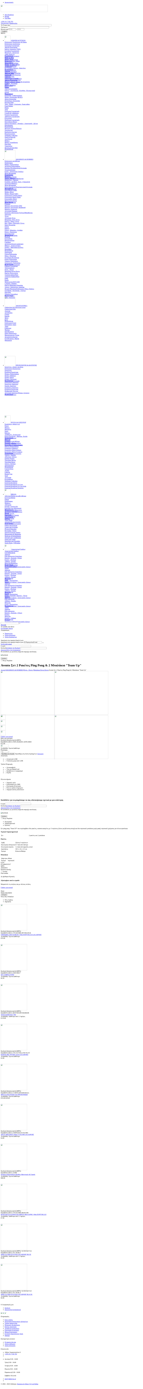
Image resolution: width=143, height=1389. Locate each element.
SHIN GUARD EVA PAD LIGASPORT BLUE (16, 1254)
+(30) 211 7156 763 (7, 21)
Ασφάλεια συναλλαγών (12, 1328)
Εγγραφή (9, 644)
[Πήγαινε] (43, 642)
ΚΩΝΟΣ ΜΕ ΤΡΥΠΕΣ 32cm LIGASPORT (14, 1054)
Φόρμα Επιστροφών (11, 1332)
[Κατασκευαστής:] (5, 746)
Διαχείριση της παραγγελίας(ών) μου (12, 642)
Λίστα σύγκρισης (10, 635)
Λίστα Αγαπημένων (11, 637)
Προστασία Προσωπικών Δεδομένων (16, 1321)
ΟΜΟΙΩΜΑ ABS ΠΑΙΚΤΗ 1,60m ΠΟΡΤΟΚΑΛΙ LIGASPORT (21, 935)
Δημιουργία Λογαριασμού (13, 1310)
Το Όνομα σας (5, 25)
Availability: (4, 748)
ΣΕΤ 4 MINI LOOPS (7, 974)
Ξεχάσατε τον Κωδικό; (13, 648)
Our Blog (8, 18)
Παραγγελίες (9, 633)
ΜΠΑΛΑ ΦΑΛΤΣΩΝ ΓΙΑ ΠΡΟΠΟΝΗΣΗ (14, 1094)
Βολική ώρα (4, 29)
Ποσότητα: (4, 750)
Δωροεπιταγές (9, 2)
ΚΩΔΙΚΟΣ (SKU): (7, 742)
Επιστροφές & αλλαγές (12, 1330)
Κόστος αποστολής (11, 1327)
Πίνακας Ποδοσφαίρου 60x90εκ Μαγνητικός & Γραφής (18, 1174)
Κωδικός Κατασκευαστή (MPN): (11, 740)
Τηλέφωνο (4, 27)
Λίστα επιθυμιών (10, 1344)
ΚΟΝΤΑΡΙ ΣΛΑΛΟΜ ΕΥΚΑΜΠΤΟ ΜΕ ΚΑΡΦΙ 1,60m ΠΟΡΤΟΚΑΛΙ (23, 1214)
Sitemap (7, 1335)
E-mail (3, 646)
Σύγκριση (40, 754)
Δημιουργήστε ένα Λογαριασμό (10, 650)
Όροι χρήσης (9, 1320)
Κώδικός (3, 648)
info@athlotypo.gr (10, 1379)
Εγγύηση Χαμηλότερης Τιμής (14, 1334)
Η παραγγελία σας (10, 1342)
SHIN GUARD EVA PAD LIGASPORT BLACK (16, 1294)
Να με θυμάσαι (7, 660)
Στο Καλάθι (4, 628)
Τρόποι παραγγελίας (11, 1323)
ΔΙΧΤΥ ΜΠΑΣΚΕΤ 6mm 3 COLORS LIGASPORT (17, 1134)
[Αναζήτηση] (19, 623)
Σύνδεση (3, 644)
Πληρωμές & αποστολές (12, 1325)
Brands (7, 16)
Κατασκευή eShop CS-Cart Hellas (27, 1384)
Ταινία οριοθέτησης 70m (8, 1014)
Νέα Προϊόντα (9, 15)
